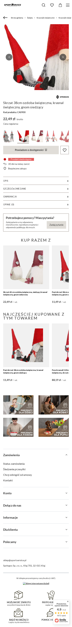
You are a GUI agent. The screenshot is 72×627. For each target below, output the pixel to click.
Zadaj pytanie (56, 224)
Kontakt (8, 480)
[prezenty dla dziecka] (18, 404)
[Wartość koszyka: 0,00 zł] (60, 5)
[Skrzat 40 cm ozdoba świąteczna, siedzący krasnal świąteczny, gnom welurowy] (26, 267)
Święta (30, 18)
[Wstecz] (6, 17)
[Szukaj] (43, 5)
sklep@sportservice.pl (14, 560)
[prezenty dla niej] (54, 404)
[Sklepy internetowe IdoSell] (36, 583)
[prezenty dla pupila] (54, 427)
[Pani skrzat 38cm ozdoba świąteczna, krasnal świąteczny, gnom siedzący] (26, 345)
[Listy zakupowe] (52, 5)
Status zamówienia (14, 463)
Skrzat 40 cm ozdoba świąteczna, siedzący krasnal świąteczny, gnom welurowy (25, 293)
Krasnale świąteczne (46, 18)
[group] (36, 57)
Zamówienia (11, 455)
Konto (7, 493)
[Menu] (68, 5)
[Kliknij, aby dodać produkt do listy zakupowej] (64, 150)
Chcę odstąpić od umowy (17, 474)
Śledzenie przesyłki (14, 469)
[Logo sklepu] (13, 5)
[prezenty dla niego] (18, 427)
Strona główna (17, 18)
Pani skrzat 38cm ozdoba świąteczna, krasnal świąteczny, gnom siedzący (23, 371)
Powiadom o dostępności (29, 149)
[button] (9, 57)
